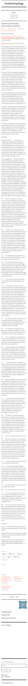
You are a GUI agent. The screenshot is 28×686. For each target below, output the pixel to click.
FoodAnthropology (14, 3)
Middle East (13, 30)
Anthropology (21, 28)
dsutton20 (3, 28)
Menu (13, 16)
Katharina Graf (5, 43)
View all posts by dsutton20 (8, 618)
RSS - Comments (5, 676)
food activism (4, 30)
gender (9, 30)
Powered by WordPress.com (7, 683)
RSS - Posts (4, 675)
